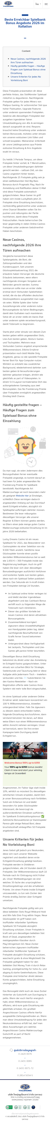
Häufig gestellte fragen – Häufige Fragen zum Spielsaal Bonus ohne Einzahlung (28, 69)
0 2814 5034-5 (25, 1075)
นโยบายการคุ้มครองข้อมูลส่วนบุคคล (25, 1113)
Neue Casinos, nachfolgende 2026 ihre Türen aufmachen (28, 60)
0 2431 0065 (25, 1061)
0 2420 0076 (25, 1054)
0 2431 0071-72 (25, 1068)
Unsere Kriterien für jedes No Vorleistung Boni (26, 78)
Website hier (22, 496)
